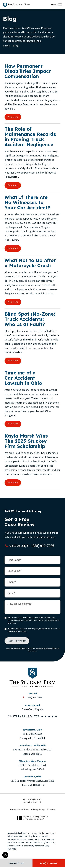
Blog (16, 45)
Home (6, 45)
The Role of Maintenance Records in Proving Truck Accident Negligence (30, 136)
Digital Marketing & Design (35, 818)
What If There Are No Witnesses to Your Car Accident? (27, 202)
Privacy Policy (45, 649)
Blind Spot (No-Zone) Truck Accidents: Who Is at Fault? (30, 319)
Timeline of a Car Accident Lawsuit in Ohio (23, 378)
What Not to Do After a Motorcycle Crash (30, 262)
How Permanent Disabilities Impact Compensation (28, 71)
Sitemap (51, 809)
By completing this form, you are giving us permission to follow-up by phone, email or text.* (34, 630)
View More (13, 117)
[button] (5, 855)
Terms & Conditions (19, 809)
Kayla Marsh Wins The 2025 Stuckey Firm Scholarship (26, 441)
